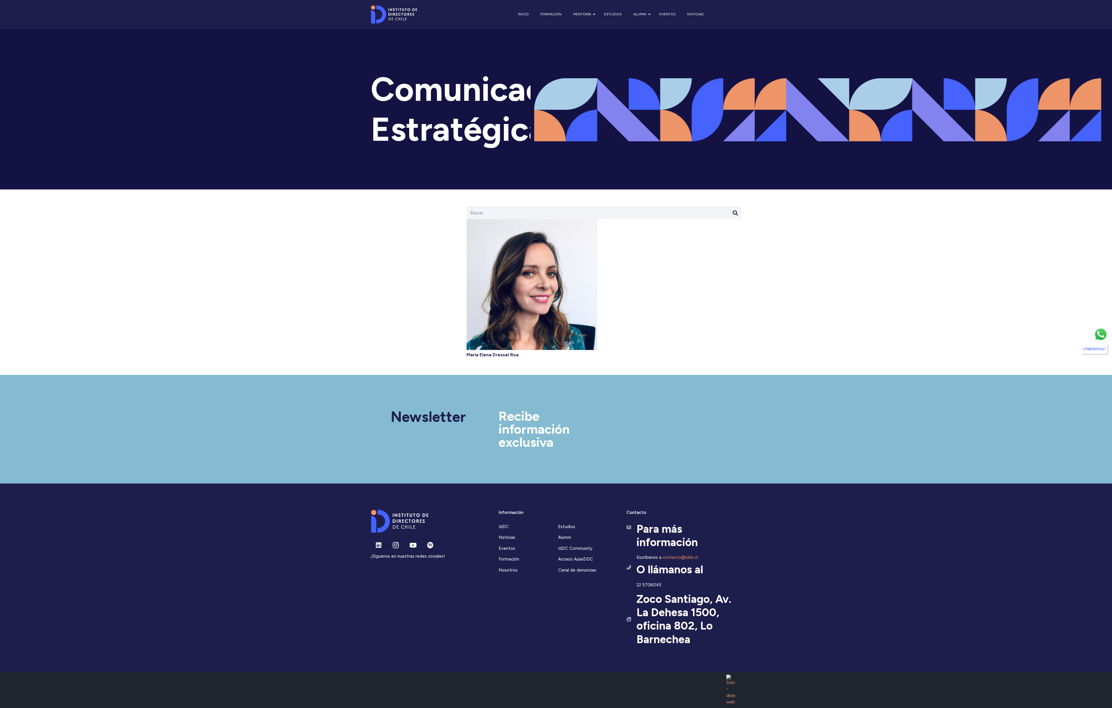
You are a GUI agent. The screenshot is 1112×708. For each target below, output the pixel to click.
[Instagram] (396, 545)
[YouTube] (413, 545)
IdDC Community (575, 548)
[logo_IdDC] (394, 14)
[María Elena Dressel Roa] (532, 222)
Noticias (507, 537)
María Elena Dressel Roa (493, 354)
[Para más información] (631, 528)
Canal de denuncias (577, 570)
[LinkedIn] (379, 545)
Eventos (507, 548)
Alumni (564, 537)
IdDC (504, 526)
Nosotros (508, 570)
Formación (509, 559)
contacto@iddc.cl (680, 557)
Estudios (566, 526)
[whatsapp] (1101, 334)
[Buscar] (735, 213)
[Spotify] (430, 545)
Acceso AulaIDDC (575, 559)
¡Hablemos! (1094, 348)
